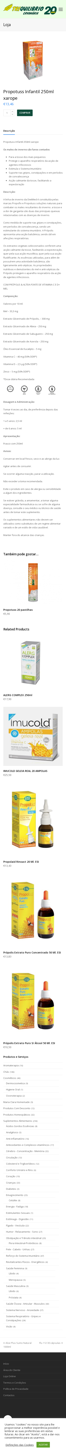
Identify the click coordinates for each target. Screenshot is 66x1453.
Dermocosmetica (15, 1083)
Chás (6, 1071)
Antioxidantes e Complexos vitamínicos (28, 1145)
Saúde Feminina (15, 1268)
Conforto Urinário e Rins (19, 1170)
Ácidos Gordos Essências (20, 1126)
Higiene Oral (13, 1089)
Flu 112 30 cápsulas (49, 1343)
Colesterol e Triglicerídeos (20, 1163)
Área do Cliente (11, 1370)
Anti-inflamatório (15, 1138)
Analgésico (12, 1132)
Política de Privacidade (15, 1388)
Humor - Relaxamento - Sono (22, 1231)
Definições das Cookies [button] (20, 1444)
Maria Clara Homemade (16, 1102)
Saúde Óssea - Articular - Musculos (25, 1303)
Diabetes (11, 1188)
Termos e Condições (14, 1382)
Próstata (13, 1297)
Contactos (8, 1395)
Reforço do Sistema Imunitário (23, 1255)
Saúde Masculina (15, 1286)
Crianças (11, 1182)
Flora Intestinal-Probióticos (23, 1243)
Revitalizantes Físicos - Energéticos (25, 1262)
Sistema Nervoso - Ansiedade (22, 1310)
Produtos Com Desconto (16, 1108)
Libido (12, 1273)
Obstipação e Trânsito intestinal (23, 1238)
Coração (10, 1176)
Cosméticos (9, 1078)
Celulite (13, 1200)
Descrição (9, 130)
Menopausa (15, 1279)
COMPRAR (24, 112)
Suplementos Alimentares (17, 1120)
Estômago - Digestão (17, 1219)
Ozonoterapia (14, 1095)
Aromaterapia (11, 1065)
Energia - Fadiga (15, 1206)
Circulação (12, 1157)
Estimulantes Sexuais (18, 1213)
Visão (9, 1326)
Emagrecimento (14, 1195)
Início (6, 1363)
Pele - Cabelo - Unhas (18, 1249)
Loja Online (9, 1376)
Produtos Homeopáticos (16, 1114)
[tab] (9, 130)
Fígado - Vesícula (15, 1225)
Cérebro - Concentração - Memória (25, 1151)
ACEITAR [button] (43, 1444)
